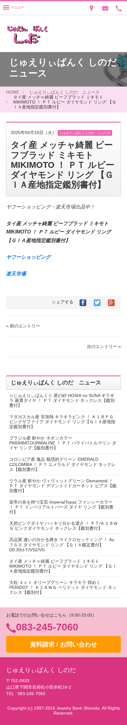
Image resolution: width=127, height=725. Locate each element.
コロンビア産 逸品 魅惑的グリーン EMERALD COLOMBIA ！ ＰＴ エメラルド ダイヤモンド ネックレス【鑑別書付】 (62, 464)
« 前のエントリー (23, 325)
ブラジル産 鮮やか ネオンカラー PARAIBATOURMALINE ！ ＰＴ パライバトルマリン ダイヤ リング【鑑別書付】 (62, 442)
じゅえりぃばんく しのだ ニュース (64, 92)
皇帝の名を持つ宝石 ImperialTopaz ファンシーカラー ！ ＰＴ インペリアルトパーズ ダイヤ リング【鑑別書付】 (61, 507)
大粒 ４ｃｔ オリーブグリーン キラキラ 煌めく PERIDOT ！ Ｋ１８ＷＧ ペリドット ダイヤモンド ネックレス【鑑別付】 (63, 587)
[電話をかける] (119, 8)
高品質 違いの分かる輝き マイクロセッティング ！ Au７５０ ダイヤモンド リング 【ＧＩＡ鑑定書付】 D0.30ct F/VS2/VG (61, 544)
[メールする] (105, 8)
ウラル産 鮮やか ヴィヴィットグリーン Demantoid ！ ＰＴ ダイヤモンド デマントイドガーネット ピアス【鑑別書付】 (63, 485)
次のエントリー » (104, 346)
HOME (12, 92)
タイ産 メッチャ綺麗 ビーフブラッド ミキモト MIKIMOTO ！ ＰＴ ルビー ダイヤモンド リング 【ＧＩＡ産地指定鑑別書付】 (63, 566)
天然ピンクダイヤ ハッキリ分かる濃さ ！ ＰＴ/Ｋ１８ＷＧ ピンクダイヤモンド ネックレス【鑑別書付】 (63, 526)
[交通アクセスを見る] (91, 8)
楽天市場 (16, 273)
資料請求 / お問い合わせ (63, 644)
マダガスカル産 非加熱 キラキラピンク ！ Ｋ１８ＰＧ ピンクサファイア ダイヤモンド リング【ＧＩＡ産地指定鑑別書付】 (62, 421)
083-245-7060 (47, 627)
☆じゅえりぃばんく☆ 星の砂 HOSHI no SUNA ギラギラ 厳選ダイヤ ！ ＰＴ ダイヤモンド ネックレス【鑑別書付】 (62, 400)
